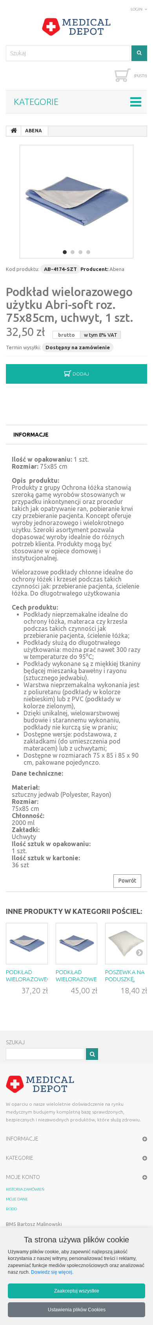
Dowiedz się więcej (51, 1271)
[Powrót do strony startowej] (13, 130)
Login (136, 9)
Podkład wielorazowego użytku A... (31, 979)
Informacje (31, 434)
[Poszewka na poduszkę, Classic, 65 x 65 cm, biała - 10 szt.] (126, 944)
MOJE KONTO (23, 1177)
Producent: (94, 269)
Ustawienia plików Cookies (77, 1309)
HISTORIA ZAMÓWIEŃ (25, 1189)
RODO (11, 1209)
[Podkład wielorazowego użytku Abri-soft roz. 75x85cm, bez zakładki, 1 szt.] (27, 944)
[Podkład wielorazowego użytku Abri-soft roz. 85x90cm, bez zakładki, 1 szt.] (77, 944)
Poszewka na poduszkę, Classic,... (125, 979)
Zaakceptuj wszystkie (76, 1290)
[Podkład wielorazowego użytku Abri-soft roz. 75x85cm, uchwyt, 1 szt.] (76, 201)
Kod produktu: (22, 269)
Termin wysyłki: (23, 347)
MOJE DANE (17, 1199)
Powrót (127, 880)
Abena (116, 269)
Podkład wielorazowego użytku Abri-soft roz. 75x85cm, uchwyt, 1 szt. (69, 304)
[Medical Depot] (76, 27)
